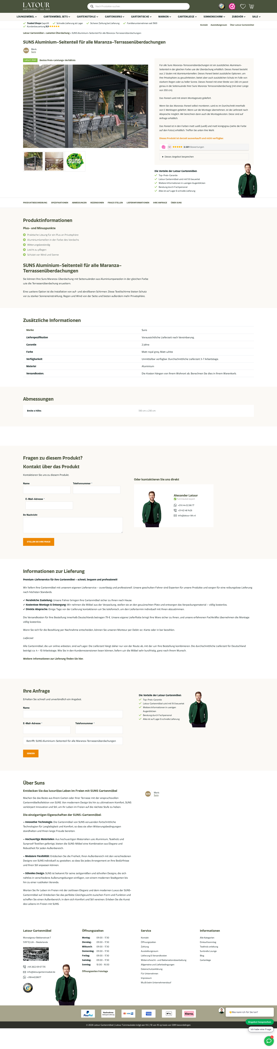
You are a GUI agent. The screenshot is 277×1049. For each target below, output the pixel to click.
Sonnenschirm (213, 16)
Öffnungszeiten (148, 942)
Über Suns (176, 202)
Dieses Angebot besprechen (179, 156)
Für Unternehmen (149, 973)
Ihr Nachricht (30, 514)
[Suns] (26, 50)
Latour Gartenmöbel (33, 33)
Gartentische (140, 16)
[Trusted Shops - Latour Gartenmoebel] (28, 988)
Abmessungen (79, 202)
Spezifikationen (59, 202)
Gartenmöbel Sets (56, 16)
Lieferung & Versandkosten (154, 955)
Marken (163, 16)
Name (26, 483)
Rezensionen (97, 202)
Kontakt (204, 25)
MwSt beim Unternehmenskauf (156, 982)
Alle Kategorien (207, 937)
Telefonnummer (82, 483)
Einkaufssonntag (208, 942)
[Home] (36, 6)
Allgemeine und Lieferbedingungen (157, 964)
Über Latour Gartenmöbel (242, 25)
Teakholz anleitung (209, 946)
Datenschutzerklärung (151, 969)
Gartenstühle (86, 16)
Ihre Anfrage (160, 202)
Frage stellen (115, 202)
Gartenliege (186, 16)
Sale (255, 16)
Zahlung (145, 946)
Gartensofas (113, 16)
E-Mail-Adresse (35, 499)
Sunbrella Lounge (208, 951)
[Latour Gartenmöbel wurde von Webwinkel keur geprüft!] (232, 6)
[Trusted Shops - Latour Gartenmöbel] (221, 6)
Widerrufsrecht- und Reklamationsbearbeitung (163, 960)
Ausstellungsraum (219, 25)
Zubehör (237, 16)
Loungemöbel (25, 16)
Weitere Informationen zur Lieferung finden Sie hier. (53, 658)
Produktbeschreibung (35, 202)
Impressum (146, 978)
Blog (202, 955)
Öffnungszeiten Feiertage (95, 971)
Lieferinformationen (138, 202)
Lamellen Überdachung (58, 33)
